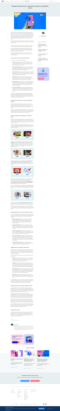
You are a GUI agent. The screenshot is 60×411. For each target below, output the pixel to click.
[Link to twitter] (12, 404)
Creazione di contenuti (17, 320)
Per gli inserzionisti (13, 392)
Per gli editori (12, 391)
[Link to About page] (45, 404)
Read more (10, 409)
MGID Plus (25, 399)
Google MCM (25, 398)
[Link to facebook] (11, 404)
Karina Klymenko (43, 35)
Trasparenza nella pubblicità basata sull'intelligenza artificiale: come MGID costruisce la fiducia (43, 50)
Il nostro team (19, 392)
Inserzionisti (12, 319)
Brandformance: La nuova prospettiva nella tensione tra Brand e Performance (29, 360)
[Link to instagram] (15, 404)
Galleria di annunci (26, 397)
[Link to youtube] (16, 404)
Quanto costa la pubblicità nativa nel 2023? (17, 360)
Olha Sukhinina (12, 367)
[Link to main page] (2, 1)
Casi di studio (25, 392)
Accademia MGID (26, 396)
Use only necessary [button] (49, 408)
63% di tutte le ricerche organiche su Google (19, 34)
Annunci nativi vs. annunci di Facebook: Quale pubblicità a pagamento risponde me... (42, 360)
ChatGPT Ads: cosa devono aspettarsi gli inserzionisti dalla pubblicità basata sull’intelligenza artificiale (42, 45)
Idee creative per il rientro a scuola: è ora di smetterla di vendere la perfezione (43, 54)
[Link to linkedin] (13, 404)
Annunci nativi (12, 320)
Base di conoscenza (33, 391)
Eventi (18, 397)
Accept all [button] (41, 408)
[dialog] (30, 408)
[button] (14, 389)
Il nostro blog (25, 391)
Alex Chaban (25, 368)
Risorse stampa (19, 396)
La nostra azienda (20, 391)
